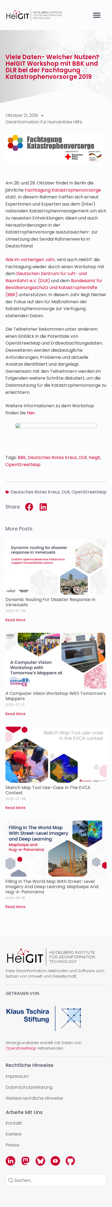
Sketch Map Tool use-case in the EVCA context (48, 790)
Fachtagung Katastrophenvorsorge (63, 190)
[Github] (70, 1161)
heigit (94, 457)
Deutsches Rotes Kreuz (52, 457)
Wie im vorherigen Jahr (30, 259)
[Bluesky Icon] (40, 1161)
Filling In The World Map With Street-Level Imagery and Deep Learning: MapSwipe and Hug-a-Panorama (51, 886)
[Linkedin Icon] (10, 1161)
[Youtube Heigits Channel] (55, 1161)
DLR (83, 457)
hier (31, 413)
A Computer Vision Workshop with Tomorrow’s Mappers (55, 696)
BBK (22, 457)
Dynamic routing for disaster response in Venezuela (50, 602)
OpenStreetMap (23, 464)
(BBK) (53, 288)
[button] (97, 15)
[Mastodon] (25, 1161)
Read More (15, 620)
